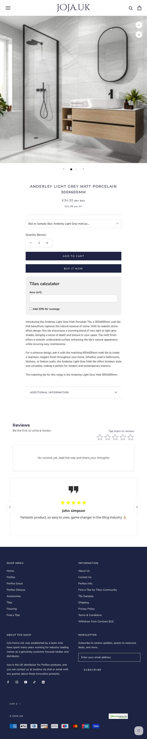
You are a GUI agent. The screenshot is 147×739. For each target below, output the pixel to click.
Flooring (12, 609)
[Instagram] (17, 682)
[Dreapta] (137, 507)
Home (10, 571)
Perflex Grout (15, 583)
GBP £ (14, 704)
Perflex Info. (85, 583)
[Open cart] (139, 8)
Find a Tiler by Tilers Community (97, 590)
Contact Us (84, 577)
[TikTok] (34, 682)
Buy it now (73, 268)
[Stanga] (10, 507)
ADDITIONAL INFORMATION (49, 392)
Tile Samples (86, 596)
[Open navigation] (8, 8)
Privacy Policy (86, 609)
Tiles (9, 602)
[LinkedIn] (43, 682)
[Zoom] (139, 25)
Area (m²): (35, 292)
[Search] (131, 8)
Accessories (14, 596)
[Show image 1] (71, 169)
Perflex (11, 577)
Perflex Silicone (16, 590)
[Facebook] (8, 682)
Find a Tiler (13, 615)
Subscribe (93, 669)
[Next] (83, 169)
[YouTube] (25, 682)
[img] (73, 503)
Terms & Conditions (90, 615)
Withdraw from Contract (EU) (96, 621)
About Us (84, 571)
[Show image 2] (76, 169)
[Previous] (63, 169)
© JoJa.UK (16, 716)
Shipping (83, 602)
